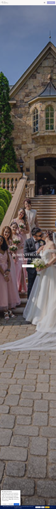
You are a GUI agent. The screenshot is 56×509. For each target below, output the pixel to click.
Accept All (16, 504)
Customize (5, 504)
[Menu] (44, 2)
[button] (2, 257)
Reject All (10, 504)
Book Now (51, 2)
